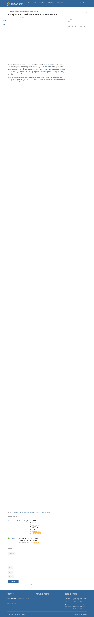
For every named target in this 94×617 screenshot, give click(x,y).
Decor (34, 3)
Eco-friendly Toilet (16, 512)
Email (10, 572)
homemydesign (11, 17)
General (37, 533)
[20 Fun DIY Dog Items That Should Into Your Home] (12, 540)
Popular (70, 19)
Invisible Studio (47, 66)
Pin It (3, 24)
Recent (70, 21)
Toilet (37, 512)
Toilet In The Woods (45, 512)
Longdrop (24, 512)
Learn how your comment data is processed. (39, 585)
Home (29, 3)
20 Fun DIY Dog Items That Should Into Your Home (29, 539)
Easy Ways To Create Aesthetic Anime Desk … (79, 606)
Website (11, 576)
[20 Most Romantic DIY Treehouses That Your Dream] (18, 526)
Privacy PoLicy (60, 3)
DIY (35, 533)
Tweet (4, 20)
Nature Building (31, 512)
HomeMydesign (11, 614)
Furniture (41, 3)
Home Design (50, 3)
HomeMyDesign (83, 614)
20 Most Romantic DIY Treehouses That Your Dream (35, 525)
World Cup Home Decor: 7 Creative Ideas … (80, 599)
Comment (11, 553)
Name (10, 567)
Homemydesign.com (11, 598)
